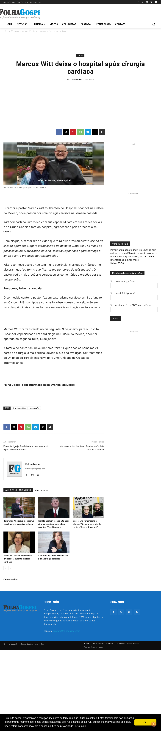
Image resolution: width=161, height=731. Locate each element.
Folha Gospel (76, 79)
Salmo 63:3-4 (117, 263)
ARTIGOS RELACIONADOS (18, 490)
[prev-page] (5, 568)
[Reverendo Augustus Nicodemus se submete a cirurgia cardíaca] (19, 507)
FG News (15, 31)
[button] (154, 24)
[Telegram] (88, 132)
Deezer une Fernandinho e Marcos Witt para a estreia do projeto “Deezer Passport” (87, 524)
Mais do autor (41, 490)
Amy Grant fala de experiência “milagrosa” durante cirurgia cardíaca (17, 558)
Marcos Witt (34, 408)
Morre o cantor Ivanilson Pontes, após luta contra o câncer (82, 448)
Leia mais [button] (80, 726)
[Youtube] (156, 2)
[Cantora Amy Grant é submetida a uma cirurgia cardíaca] (53, 542)
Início (5, 31)
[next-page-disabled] (10, 568)
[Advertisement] (77, 13)
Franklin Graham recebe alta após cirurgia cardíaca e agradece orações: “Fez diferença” (53, 524)
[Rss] (137, 612)
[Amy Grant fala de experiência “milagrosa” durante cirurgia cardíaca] (19, 542)
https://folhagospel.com (35, 469)
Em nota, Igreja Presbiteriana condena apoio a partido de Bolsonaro (26, 448)
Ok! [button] (145, 722)
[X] (147, 2)
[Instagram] (142, 2)
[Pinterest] (73, 132)
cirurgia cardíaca (19, 408)
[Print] (102, 132)
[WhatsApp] (80, 132)
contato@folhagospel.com (66, 630)
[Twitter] (129, 612)
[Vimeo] (151, 2)
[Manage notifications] (153, 724)
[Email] (95, 132)
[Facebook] (138, 2)
